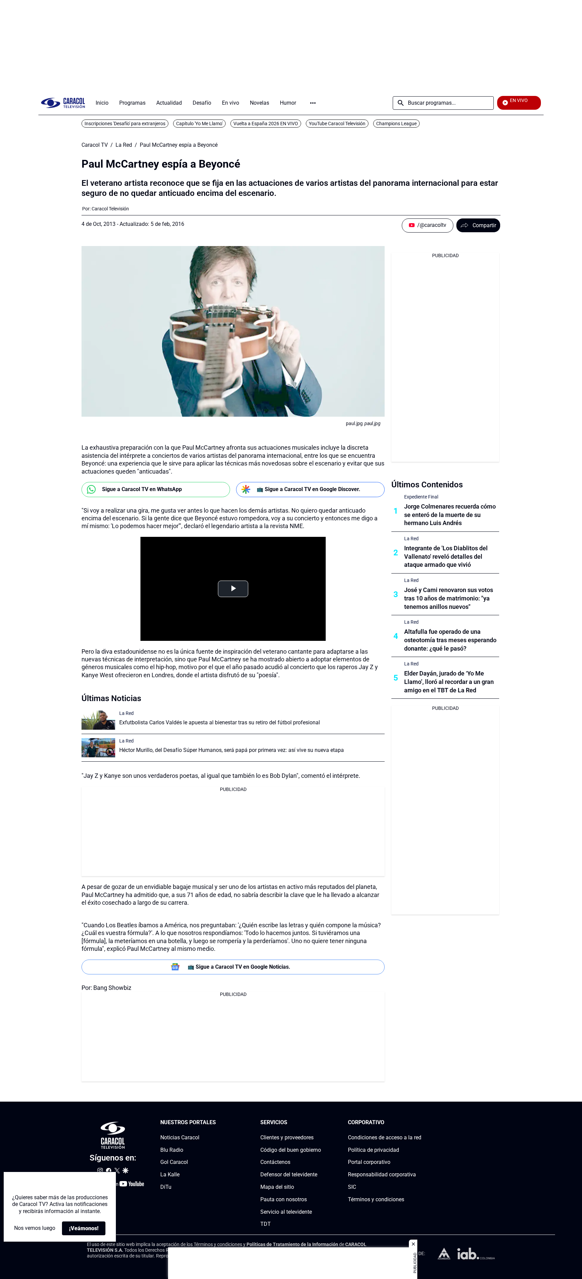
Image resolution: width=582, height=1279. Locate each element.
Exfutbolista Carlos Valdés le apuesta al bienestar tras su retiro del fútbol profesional (219, 722)
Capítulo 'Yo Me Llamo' (199, 123)
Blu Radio (171, 1150)
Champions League (396, 123)
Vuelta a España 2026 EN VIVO (265, 123)
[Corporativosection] (419, 1122)
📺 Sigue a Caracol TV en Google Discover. (308, 489)
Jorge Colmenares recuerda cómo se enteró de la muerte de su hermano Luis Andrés (450, 515)
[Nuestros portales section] (218, 1122)
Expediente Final (421, 496)
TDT (265, 1224)
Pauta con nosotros (283, 1199)
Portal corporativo (369, 1162)
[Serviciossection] (319, 1122)
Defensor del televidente (288, 1174)
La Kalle (170, 1174)
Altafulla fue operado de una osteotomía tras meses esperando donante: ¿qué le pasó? (450, 640)
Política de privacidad (373, 1150)
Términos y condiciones (376, 1199)
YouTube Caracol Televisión (337, 123)
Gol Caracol (174, 1162)
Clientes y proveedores (287, 1137)
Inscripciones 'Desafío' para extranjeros (125, 123)
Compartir (484, 225)
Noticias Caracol (179, 1137)
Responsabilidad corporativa (382, 1174)
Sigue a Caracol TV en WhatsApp (142, 489)
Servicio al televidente (286, 1212)
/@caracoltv (431, 225)
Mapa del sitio (277, 1187)
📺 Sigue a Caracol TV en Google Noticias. (239, 967)
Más (313, 103)
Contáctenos (275, 1162)
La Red (124, 145)
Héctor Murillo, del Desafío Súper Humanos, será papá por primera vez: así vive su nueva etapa (231, 750)
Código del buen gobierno (290, 1150)
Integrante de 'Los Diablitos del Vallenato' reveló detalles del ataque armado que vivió (446, 556)
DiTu (165, 1187)
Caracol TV (95, 145)
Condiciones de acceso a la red (384, 1137)
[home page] (63, 103)
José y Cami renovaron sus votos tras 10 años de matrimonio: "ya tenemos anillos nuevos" (448, 598)
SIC (352, 1187)
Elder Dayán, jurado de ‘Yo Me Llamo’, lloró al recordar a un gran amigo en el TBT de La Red (449, 682)
